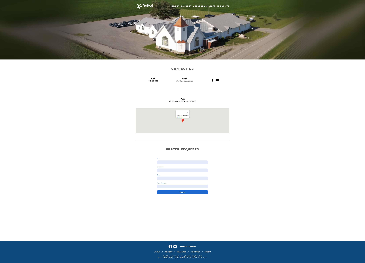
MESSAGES (181, 252)
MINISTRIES (195, 252)
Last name (160, 167)
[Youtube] (175, 246)
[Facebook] (212, 80)
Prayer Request (161, 183)
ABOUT (157, 252)
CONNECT (168, 252)
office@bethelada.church (184, 81)
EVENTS (207, 252)
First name (160, 159)
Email (158, 175)
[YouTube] (217, 80)
